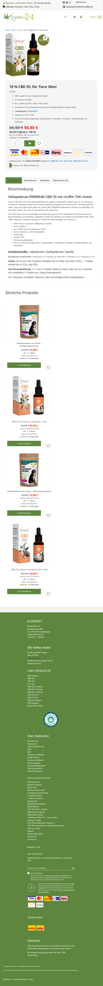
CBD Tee (31, 681)
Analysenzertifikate (35, 760)
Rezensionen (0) (60, 180)
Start (7, 30)
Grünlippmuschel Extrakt (37, 793)
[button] (45, 37)
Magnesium (32, 801)
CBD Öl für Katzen (35, 687)
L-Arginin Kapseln (34, 796)
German (82, 2)
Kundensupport (33, 763)
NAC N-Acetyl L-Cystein (37, 809)
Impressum (32, 744)
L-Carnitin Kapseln (35, 798)
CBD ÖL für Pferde (35, 692)
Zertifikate (44, 180)
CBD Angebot (33, 703)
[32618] (29, 143)
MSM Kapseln (33, 806)
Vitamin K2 (31, 839)
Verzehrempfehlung (19, 269)
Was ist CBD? (33, 655)
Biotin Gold (32, 787)
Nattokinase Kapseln (36, 812)
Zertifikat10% (32, 111)
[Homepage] (17, 16)
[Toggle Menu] (99, 17)
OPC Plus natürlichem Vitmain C (41, 823)
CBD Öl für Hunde (35, 689)
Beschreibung (13, 180)
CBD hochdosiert (34, 700)
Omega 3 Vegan (34, 820)
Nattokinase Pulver (35, 815)
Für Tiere (68, 161)
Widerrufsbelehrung (35, 746)
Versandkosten (33, 135)
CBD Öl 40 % (32, 697)
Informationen (30, 180)
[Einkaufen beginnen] (75, 16)
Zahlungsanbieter (34, 768)
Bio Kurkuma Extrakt (36, 790)
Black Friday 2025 (35, 706)
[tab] (13, 180)
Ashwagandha (33, 782)
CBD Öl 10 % (32, 695)
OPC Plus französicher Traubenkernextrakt (45, 826)
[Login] (81, 16)
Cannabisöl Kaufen (20, 979)
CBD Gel (31, 678)
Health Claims (33, 757)
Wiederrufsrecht (34, 663)
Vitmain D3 (32, 836)
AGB (29, 749)
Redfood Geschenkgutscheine (40, 661)
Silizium (30, 831)
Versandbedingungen (36, 766)
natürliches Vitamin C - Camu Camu (42, 817)
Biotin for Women (34, 785)
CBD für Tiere (17, 30)
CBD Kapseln (33, 676)
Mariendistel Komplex (36, 804)
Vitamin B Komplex (35, 834)
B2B (29, 752)
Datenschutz (32, 741)
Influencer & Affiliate (35, 755)
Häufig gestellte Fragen (37, 652)
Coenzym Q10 (33, 828)
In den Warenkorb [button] (24, 365)
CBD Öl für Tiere (80, 161)
